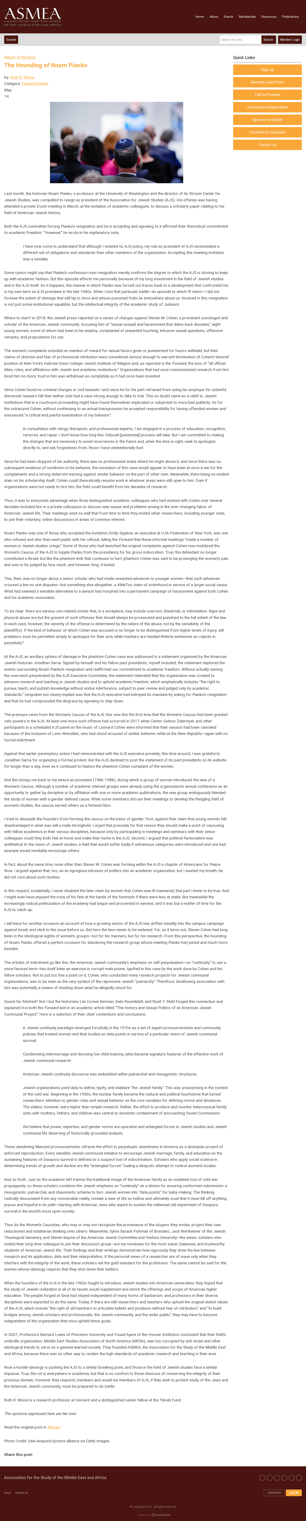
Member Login (290, 40)
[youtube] (277, 1478)
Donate (11, 40)
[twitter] (270, 1478)
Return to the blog (19, 57)
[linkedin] (299, 1478)
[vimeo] (284, 1478)
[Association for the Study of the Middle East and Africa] (32, 17)
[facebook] (262, 1478)
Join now (274, 1492)
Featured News (35, 83)
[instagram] (292, 1478)
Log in (294, 1492)
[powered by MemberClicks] (153, 1515)
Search (268, 40)
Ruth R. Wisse (22, 77)
